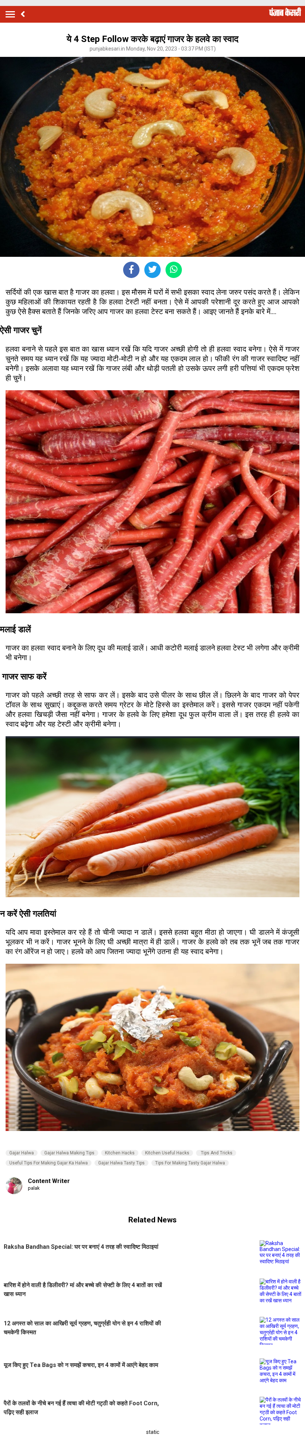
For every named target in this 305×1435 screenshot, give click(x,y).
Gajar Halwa (21, 1153)
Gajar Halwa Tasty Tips (121, 1163)
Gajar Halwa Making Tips (69, 1153)
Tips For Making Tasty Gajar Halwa (190, 1163)
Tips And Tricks (216, 1153)
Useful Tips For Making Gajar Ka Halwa (48, 1163)
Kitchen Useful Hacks (167, 1153)
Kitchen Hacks (120, 1153)
